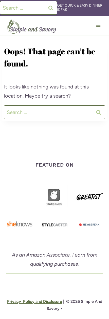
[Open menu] (98, 25)
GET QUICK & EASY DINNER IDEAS (79, 7)
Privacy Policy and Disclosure (34, 301)
